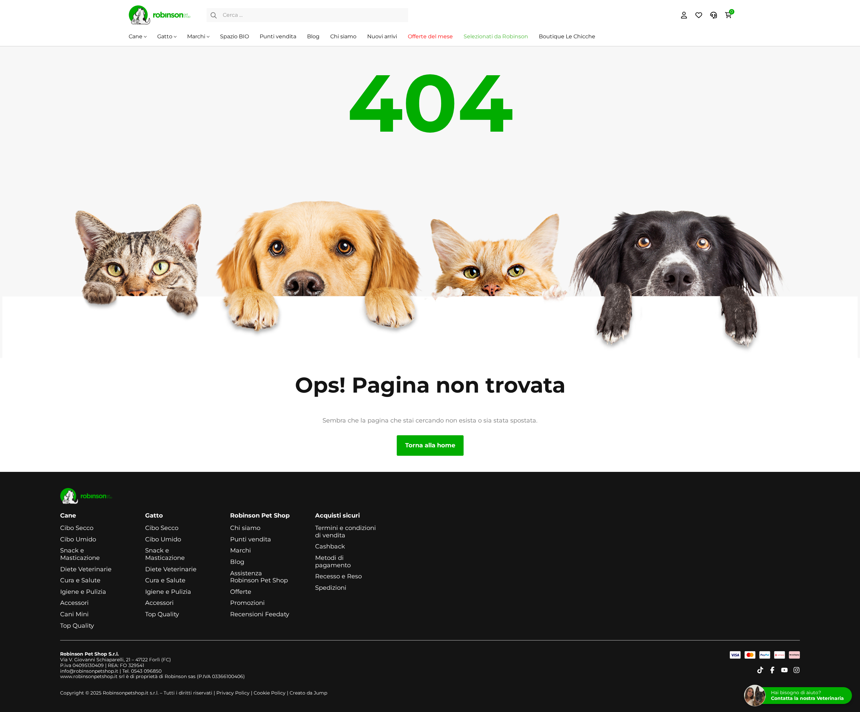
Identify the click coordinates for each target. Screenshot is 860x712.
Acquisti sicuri (337, 515)
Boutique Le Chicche (567, 36)
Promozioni (247, 603)
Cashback (330, 546)
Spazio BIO (234, 36)
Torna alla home (430, 445)
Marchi (196, 36)
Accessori (74, 603)
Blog (313, 36)
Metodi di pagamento (333, 561)
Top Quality (77, 625)
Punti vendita (278, 36)
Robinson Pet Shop (260, 515)
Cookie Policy (270, 693)
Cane (135, 36)
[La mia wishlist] (698, 15)
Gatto (164, 36)
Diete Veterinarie (86, 569)
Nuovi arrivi (382, 36)
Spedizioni (330, 587)
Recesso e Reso (338, 576)
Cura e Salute (80, 580)
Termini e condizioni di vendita (345, 532)
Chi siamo (343, 36)
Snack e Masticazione (80, 554)
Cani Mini (74, 614)
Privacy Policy (233, 693)
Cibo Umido (78, 539)
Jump (320, 693)
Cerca (214, 15)
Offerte (240, 591)
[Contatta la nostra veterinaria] (713, 15)
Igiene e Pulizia (83, 591)
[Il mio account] (684, 15)
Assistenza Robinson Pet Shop (259, 577)
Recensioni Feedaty (259, 614)
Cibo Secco (76, 528)
